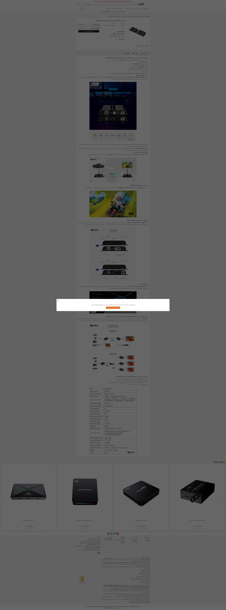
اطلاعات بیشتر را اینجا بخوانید (113, 307)
